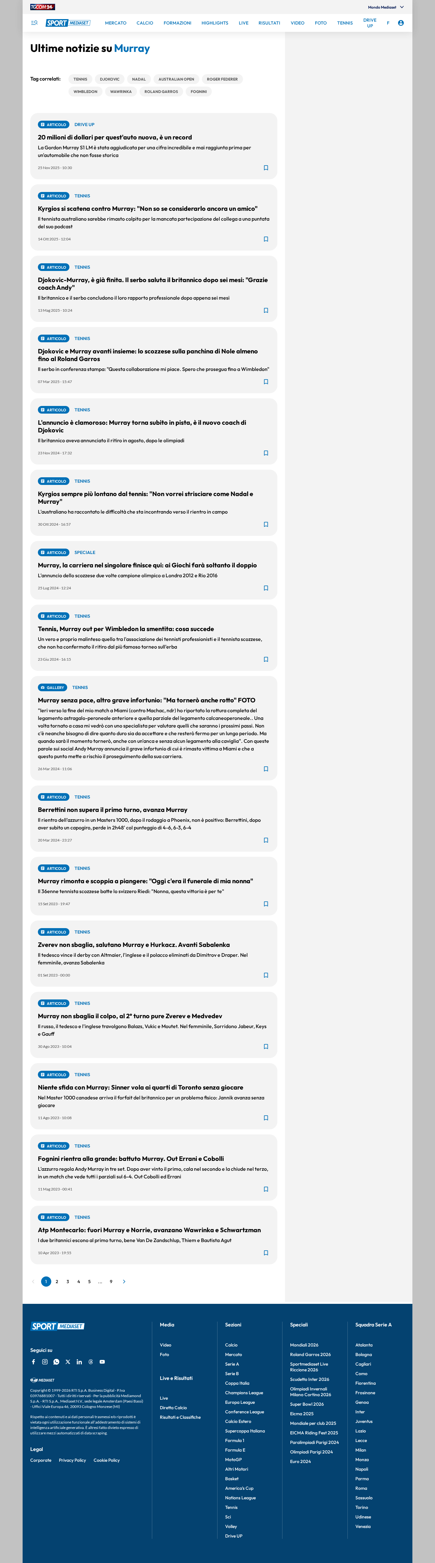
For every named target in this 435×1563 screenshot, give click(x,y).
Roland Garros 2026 (310, 1354)
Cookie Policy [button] (107, 1460)
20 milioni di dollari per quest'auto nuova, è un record (115, 137)
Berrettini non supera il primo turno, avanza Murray (113, 809)
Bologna (363, 1354)
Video (165, 1345)
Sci (228, 1517)
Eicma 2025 (302, 1414)
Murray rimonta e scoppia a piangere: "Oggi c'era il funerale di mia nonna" (145, 881)
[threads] (91, 1362)
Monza (362, 1459)
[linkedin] (79, 1362)
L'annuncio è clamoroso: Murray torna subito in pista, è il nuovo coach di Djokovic (142, 426)
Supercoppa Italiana (245, 1431)
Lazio (360, 1431)
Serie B (232, 1373)
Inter (360, 1412)
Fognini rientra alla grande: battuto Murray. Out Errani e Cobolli (131, 1158)
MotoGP (233, 1459)
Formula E (235, 1450)
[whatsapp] (56, 1362)
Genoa (362, 1402)
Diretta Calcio (173, 1407)
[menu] (34, 23)
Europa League (240, 1402)
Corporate (40, 1460)
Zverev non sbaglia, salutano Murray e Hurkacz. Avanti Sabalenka (134, 944)
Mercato (233, 1354)
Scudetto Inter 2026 (309, 1379)
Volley (231, 1526)
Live (164, 1398)
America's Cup (239, 1488)
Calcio (231, 1345)
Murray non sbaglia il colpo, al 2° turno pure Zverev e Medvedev (130, 1016)
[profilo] (400, 23)
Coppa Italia (237, 1383)
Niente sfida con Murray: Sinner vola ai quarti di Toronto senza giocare (140, 1087)
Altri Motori (236, 1469)
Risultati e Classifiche (180, 1417)
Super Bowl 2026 (307, 1404)
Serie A (232, 1364)
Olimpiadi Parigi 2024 (311, 1452)
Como (361, 1373)
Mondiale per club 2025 (313, 1423)
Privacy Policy (72, 1460)
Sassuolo (364, 1498)
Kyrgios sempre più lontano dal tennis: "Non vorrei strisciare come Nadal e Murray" (145, 497)
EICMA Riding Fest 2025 (314, 1433)
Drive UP (233, 1536)
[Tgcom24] (42, 7)
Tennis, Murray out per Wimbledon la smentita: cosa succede (126, 629)
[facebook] (33, 1362)
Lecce (361, 1440)
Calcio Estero (238, 1421)
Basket (232, 1478)
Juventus (364, 1421)
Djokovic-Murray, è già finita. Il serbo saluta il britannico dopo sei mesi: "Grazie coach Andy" (153, 283)
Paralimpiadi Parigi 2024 (314, 1442)
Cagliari (363, 1364)
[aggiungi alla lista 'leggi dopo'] (266, 168)
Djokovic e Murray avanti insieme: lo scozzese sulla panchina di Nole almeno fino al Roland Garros (148, 355)
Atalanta (364, 1345)
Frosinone (365, 1393)
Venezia (363, 1526)
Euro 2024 (300, 1461)
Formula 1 (234, 1440)
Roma (361, 1488)
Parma (362, 1478)
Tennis (231, 1507)
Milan (360, 1450)
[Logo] (69, 23)
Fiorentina (365, 1383)
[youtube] (102, 1362)
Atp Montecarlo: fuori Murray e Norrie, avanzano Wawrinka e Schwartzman (149, 1230)
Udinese (363, 1517)
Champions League (244, 1393)
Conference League (244, 1412)
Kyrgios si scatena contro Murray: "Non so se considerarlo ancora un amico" (148, 208)
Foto (164, 1354)
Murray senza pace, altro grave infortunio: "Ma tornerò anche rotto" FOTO (146, 700)
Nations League (240, 1498)
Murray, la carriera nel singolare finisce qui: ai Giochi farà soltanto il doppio (147, 565)
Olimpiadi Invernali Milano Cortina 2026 (310, 1391)
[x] (68, 1362)
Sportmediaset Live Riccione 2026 (309, 1367)
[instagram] (45, 1362)
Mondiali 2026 (304, 1345)
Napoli (361, 1469)
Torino (361, 1507)
